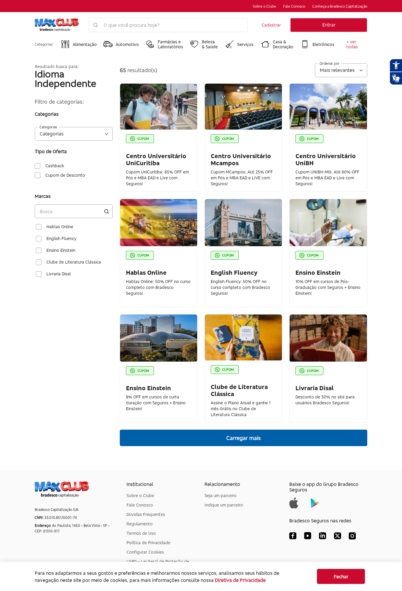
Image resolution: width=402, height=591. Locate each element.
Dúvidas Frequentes (146, 514)
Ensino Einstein (60, 250)
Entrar (328, 25)
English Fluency (61, 238)
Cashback (54, 165)
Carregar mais (243, 438)
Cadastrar (271, 24)
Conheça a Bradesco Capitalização (339, 6)
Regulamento (140, 523)
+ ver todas (352, 44)
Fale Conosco (294, 6)
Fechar (341, 577)
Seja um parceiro (221, 495)
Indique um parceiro (224, 504)
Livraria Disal (58, 274)
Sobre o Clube (264, 6)
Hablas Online (59, 226)
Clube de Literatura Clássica (73, 262)
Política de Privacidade (148, 542)
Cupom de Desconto (65, 175)
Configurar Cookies (145, 551)
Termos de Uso (141, 533)
